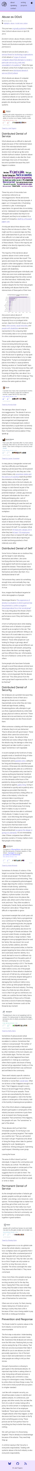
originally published (19, 28)
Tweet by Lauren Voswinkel (10, 458)
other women (11, 326)
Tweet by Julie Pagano (9, 128)
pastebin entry (20, 761)
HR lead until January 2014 (22, 530)
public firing (22, 785)
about (12, 2)
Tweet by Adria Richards (9, 865)
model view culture (21, 23)
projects (24, 5)
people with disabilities (10, 328)
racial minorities (22, 326)
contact (13, 8)
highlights (7, 23)
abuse (12, 23)
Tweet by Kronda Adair (9, 405)
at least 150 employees (21, 532)
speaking (13, 5)
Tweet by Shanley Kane (9, 1240)
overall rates (23, 1081)
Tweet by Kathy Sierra (9, 1031)
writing (23, 2)
